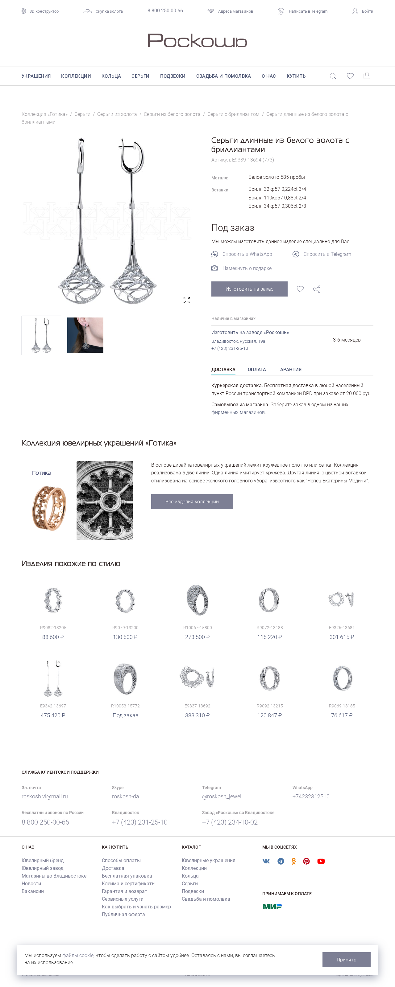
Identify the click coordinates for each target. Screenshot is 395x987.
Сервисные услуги (122, 899)
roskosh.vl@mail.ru (45, 796)
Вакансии (33, 891)
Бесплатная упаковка (127, 876)
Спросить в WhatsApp (247, 254)
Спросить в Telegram (327, 254)
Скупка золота (109, 11)
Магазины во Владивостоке (54, 876)
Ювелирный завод (43, 868)
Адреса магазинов (235, 11)
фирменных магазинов (238, 412)
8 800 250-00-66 (165, 11)
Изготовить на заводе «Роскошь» (250, 332)
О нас (269, 76)
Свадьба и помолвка (223, 76)
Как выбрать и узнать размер (136, 907)
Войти (367, 11)
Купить (296, 76)
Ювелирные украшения (208, 860)
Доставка (113, 868)
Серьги (140, 76)
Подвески (173, 76)
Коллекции (76, 76)
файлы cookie (78, 955)
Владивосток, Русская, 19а (238, 341)
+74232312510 (311, 796)
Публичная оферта (123, 914)
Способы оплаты (121, 860)
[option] (107, 220)
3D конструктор (44, 11)
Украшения (36, 76)
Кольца (111, 76)
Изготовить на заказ (249, 289)
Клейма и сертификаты (129, 884)
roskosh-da (125, 796)
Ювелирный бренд (43, 860)
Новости (31, 884)
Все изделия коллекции (192, 502)
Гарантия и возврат (124, 891)
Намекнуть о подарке (247, 268)
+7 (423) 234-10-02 (230, 822)
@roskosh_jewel (221, 796)
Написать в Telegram (307, 11)
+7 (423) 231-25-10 (229, 348)
